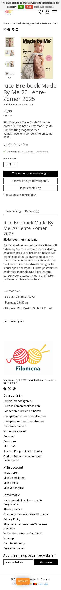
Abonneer (45, 562)
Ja (21, 7)
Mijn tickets (10, 483)
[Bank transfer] (14, 584)
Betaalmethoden (14, 548)
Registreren (10, 472)
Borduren (9, 441)
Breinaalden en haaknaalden (21, 406)
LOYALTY (23, 581)
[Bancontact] (30, 584)
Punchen (9, 436)
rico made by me (13, 321)
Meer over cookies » (44, 7)
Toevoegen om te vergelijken (21, 194)
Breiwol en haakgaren (17, 401)
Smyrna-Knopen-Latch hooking (23, 451)
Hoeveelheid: (10, 158)
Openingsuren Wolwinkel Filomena (25, 514)
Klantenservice (12, 509)
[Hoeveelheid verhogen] (14, 164)
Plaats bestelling (30, 188)
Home (6, 23)
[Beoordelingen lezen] (14, 145)
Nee (29, 7)
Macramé (9, 446)
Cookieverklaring (14, 543)
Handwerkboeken (14, 426)
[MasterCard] (35, 584)
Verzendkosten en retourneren (23, 533)
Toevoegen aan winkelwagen (30, 173)
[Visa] (40, 584)
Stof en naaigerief (14, 431)
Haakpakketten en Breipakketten (24, 416)
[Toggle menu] (54, 11)
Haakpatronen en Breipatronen (23, 421)
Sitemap (8, 538)
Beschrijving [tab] (13, 211)
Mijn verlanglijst (13, 488)
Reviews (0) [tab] (32, 211)
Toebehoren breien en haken (22, 411)
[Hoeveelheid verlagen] (6, 164)
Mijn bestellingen (14, 478)
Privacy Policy (11, 519)
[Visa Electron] (46, 584)
